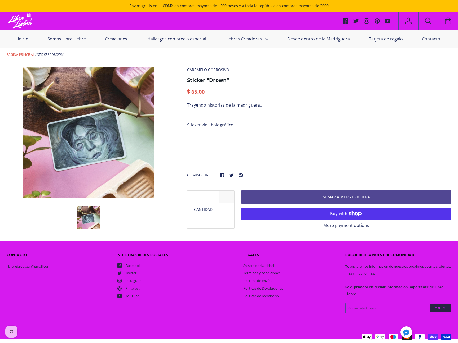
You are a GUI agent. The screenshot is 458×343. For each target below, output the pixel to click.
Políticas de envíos (257, 280)
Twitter (130, 273)
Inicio (23, 39)
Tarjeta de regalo (386, 39)
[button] (406, 333)
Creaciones (116, 39)
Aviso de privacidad (258, 265)
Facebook (133, 265)
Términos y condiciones (261, 273)
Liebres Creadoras (244, 39)
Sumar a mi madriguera (346, 196)
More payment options (346, 225)
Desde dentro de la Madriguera (318, 39)
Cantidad (203, 209)
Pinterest (132, 288)
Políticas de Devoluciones (263, 288)
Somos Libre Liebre (66, 39)
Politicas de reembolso (261, 296)
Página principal (20, 54)
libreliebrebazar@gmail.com (28, 266)
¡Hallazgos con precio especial (176, 39)
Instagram (133, 280)
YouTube (132, 296)
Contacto (431, 39)
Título (440, 308)
